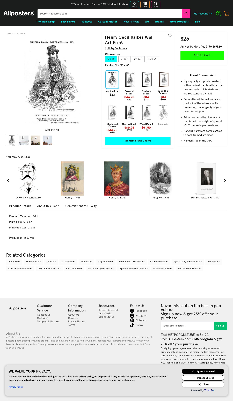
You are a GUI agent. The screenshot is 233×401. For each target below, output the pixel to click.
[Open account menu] (210, 13)
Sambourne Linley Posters (132, 262)
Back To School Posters (189, 269)
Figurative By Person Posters (188, 262)
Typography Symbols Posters (133, 269)
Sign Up (220, 326)
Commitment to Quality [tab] (81, 206)
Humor (22, 34)
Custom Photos (107, 21)
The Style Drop (45, 21)
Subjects (11, 34)
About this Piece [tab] (48, 206)
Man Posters (213, 262)
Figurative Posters (159, 262)
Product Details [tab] (20, 206)
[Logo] (18, 13)
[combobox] (110, 13)
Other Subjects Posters (49, 269)
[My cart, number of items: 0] (227, 13)
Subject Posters (105, 262)
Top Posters (14, 262)
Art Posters (86, 262)
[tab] (111, 59)
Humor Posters (33, 262)
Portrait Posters (74, 269)
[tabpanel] (138, 102)
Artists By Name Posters (20, 269)
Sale (197, 21)
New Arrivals (131, 21)
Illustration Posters (162, 269)
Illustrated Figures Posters (101, 269)
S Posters (51, 262)
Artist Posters (68, 262)
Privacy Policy (16, 386)
